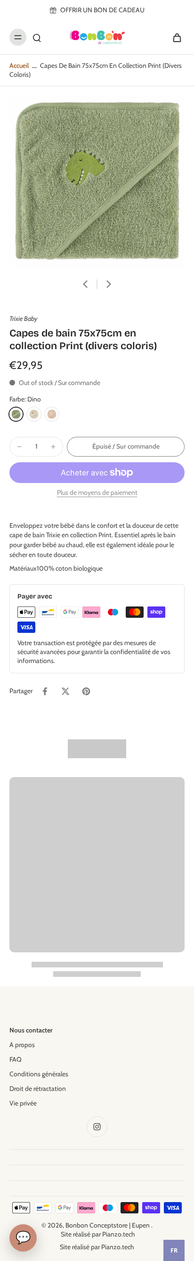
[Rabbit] (51, 414)
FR (174, 1250)
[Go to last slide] (85, 284)
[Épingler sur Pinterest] (86, 691)
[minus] (19, 446)
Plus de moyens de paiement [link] (97, 493)
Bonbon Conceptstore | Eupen (108, 1225)
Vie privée (23, 1103)
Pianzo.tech (118, 1234)
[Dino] (16, 414)
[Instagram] (97, 1126)
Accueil (19, 65)
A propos (22, 1044)
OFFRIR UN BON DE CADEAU (102, 10)
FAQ (15, 1059)
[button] (126, 447)
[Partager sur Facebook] (44, 691)
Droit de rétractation (37, 1088)
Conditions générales (38, 1074)
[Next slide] (108, 284)
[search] (36, 37)
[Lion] (33, 414)
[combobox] (174, 1250)
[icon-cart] (174, 37)
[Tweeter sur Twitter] (65, 691)
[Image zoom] (97, 181)
